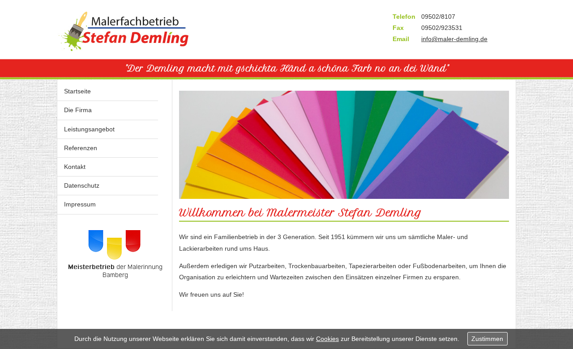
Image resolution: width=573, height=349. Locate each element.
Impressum (80, 204)
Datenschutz (81, 185)
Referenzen (80, 147)
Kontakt (75, 166)
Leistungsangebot (89, 129)
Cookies (327, 338)
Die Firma (78, 110)
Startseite (77, 91)
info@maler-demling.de (454, 38)
